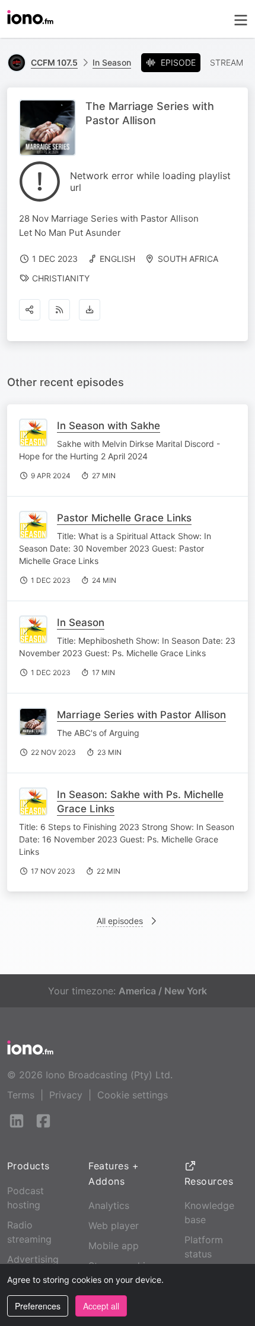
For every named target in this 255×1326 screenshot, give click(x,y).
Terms (20, 1095)
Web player (113, 1225)
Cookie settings (132, 1095)
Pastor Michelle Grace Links (124, 518)
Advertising (33, 1259)
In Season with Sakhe (108, 426)
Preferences (37, 1306)
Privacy (65, 1095)
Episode (178, 62)
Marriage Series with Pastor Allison (141, 715)
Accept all (101, 1306)
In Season (112, 62)
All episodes (120, 921)
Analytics (108, 1205)
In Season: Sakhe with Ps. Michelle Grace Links (140, 802)
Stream (226, 62)
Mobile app (113, 1246)
